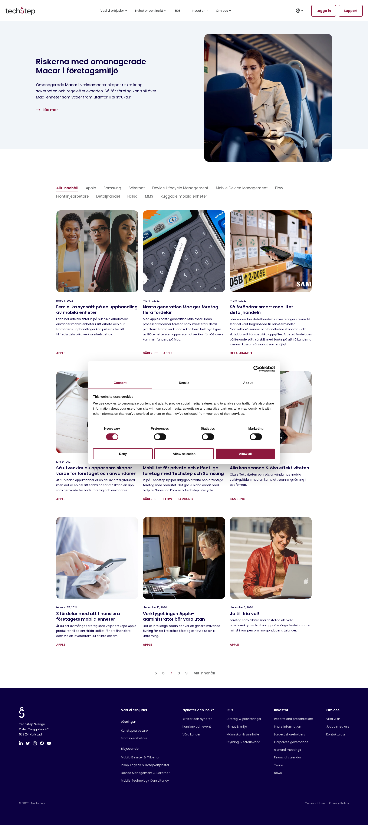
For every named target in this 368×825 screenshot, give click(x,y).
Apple (91, 188)
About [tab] (248, 382)
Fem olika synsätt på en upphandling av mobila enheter (97, 309)
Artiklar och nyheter (197, 719)
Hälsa (132, 196)
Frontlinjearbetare (72, 196)
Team (278, 765)
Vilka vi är (333, 719)
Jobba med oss (337, 726)
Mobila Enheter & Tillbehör (140, 757)
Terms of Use (315, 803)
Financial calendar (287, 757)
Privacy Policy (339, 803)
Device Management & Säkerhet (145, 773)
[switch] (160, 436)
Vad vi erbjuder (112, 11)
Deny (123, 454)
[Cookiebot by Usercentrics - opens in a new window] (256, 369)
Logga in (323, 11)
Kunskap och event (197, 726)
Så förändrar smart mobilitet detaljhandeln (261, 309)
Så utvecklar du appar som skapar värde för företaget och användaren (96, 470)
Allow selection (184, 454)
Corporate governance (291, 742)
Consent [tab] (120, 382)
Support (351, 11)
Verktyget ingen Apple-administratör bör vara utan (174, 616)
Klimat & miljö (237, 726)
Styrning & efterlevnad (243, 742)
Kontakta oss (335, 734)
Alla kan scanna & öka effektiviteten (269, 468)
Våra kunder (191, 734)
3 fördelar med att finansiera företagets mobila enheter (88, 616)
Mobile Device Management (242, 188)
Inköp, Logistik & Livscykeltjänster (145, 765)
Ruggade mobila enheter (184, 196)
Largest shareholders (289, 734)
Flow (279, 188)
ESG (178, 11)
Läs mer (50, 109)
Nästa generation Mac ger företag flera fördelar (180, 309)
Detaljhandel (108, 196)
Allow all (245, 454)
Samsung (112, 188)
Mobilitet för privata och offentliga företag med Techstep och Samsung (183, 470)
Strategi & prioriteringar (244, 719)
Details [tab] (184, 382)
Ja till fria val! (244, 614)
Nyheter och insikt (149, 11)
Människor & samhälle (243, 734)
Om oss (222, 11)
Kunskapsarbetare (134, 730)
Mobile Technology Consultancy (145, 780)
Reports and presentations (293, 719)
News (278, 773)
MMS (149, 196)
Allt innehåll (67, 188)
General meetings (287, 750)
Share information (287, 726)
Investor (198, 11)
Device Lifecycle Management (180, 188)
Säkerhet (137, 188)
